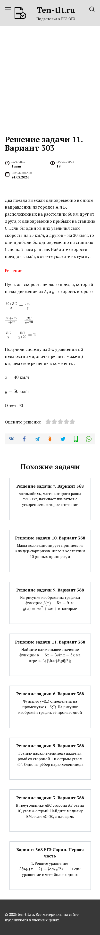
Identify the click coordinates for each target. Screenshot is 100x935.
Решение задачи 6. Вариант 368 (50, 694)
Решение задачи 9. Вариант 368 (50, 590)
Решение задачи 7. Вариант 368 (50, 486)
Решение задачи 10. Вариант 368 (50, 538)
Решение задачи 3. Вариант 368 (50, 797)
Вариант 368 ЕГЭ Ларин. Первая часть (50, 853)
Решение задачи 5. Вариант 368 (50, 746)
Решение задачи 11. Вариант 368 (50, 641)
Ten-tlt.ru (56, 10)
